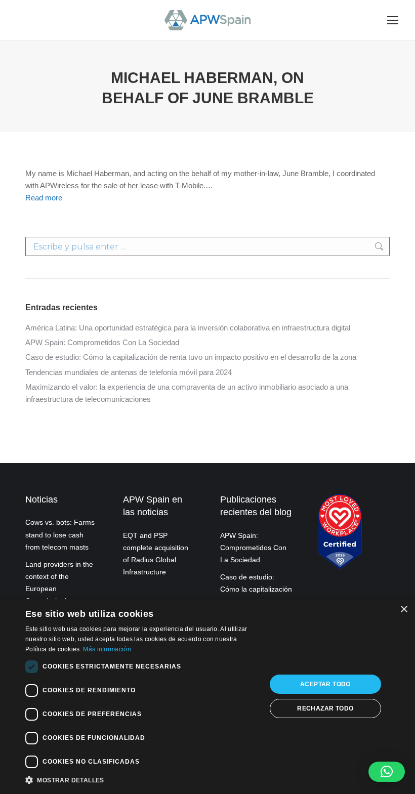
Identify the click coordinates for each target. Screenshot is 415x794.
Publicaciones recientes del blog (256, 505)
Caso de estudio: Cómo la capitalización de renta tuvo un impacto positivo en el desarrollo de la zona (190, 357)
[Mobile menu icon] (393, 20)
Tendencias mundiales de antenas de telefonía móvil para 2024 (128, 372)
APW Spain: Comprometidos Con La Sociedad (102, 342)
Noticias (41, 499)
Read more (43, 197)
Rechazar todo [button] (325, 708)
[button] (386, 772)
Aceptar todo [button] (325, 684)
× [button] (403, 609)
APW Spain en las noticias (152, 505)
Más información (107, 649)
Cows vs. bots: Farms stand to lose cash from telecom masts (60, 534)
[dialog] (207, 696)
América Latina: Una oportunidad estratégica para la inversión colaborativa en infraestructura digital (187, 327)
